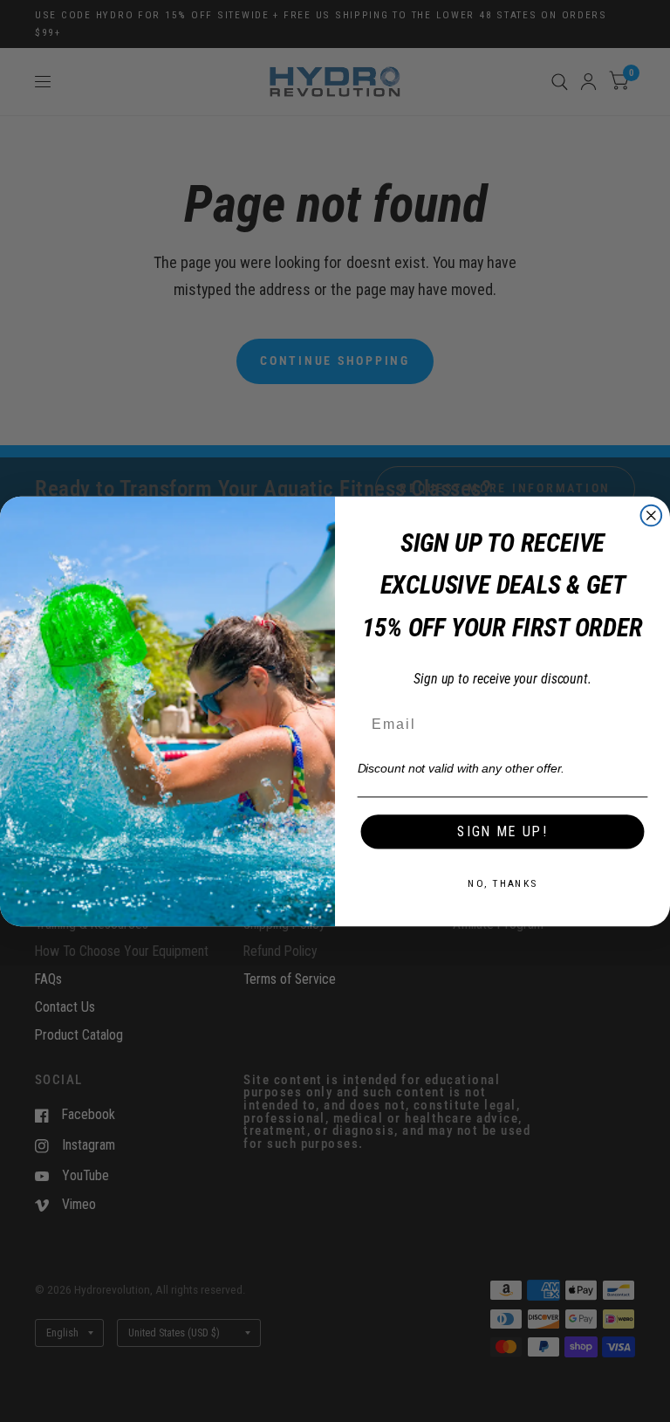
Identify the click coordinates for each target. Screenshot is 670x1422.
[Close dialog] (651, 515)
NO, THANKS (502, 882)
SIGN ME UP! (502, 830)
